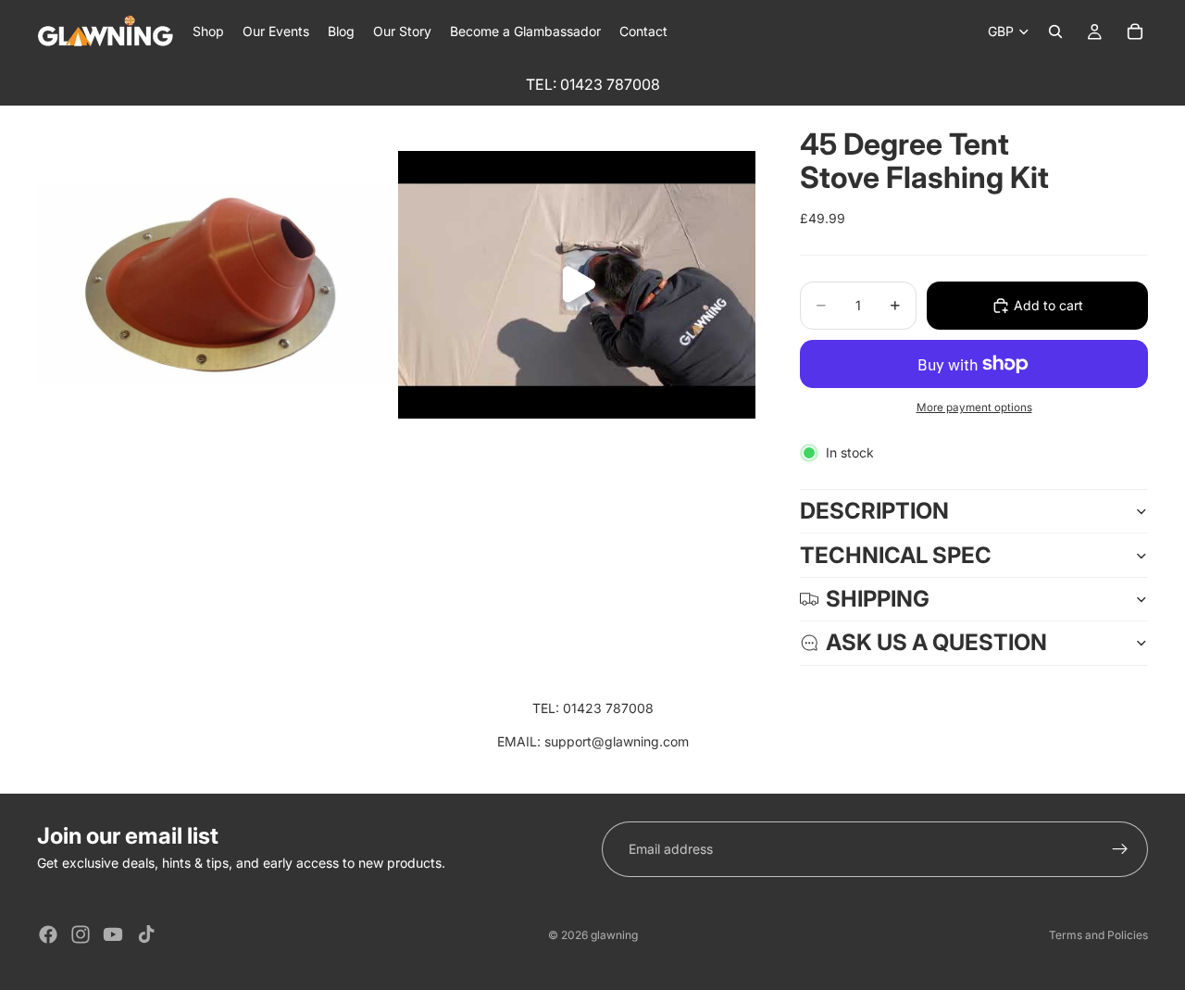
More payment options (974, 407)
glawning (614, 935)
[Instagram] (80, 934)
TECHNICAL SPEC (896, 555)
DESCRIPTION (874, 510)
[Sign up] (1120, 849)
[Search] (1055, 31)
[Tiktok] (146, 934)
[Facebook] (48, 934)
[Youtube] (113, 934)
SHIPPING (877, 598)
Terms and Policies (1098, 935)
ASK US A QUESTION (936, 642)
